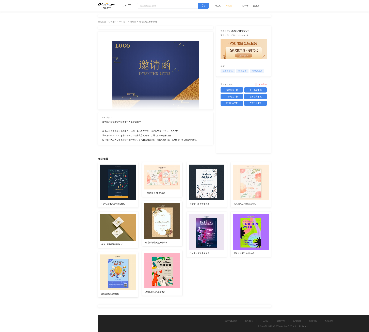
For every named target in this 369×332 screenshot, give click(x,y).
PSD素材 (123, 21)
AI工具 (218, 5)
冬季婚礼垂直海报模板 (199, 204)
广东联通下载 (256, 103)
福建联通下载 (256, 96)
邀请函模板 (257, 71)
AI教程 (229, 5)
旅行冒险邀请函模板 (110, 294)
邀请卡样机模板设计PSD (112, 244)
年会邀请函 (228, 71)
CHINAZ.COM (287, 326)
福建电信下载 (232, 90)
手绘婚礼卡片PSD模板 (155, 193)
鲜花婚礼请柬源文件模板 (156, 242)
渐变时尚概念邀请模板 (244, 253)
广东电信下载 (232, 96)
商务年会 (242, 71)
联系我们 (249, 320)
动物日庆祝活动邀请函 (155, 292)
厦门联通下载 (232, 103)
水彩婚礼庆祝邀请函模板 (245, 204)
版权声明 (281, 320)
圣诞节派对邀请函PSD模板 (113, 204)
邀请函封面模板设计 (148, 21)
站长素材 (113, 21)
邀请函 (133, 21)
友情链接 (297, 320)
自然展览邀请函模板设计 (200, 253)
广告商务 (265, 320)
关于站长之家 (231, 320)
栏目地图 (313, 320)
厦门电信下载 (256, 90)
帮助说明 (329, 320)
